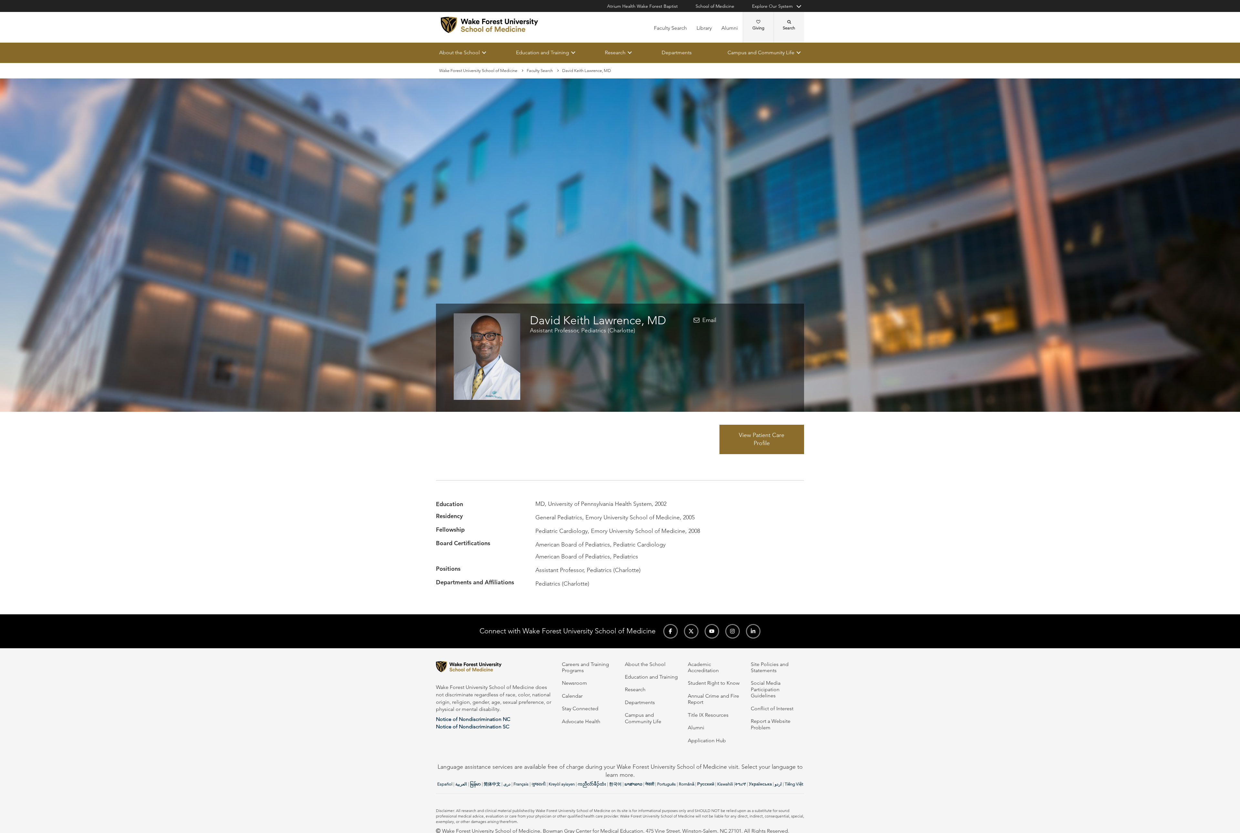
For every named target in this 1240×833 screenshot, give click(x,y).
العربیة (461, 784)
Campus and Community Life (761, 52)
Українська (760, 784)
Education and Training (542, 52)
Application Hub (707, 740)
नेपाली (649, 784)
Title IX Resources (708, 715)
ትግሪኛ (740, 784)
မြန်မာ (475, 784)
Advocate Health (581, 721)
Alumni (729, 28)
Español (444, 784)
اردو (778, 784)
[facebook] (670, 631)
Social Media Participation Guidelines (765, 689)
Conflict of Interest (772, 708)
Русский (705, 784)
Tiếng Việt (794, 784)
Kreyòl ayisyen (562, 784)
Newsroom (574, 683)
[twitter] (691, 631)
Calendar (572, 696)
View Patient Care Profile (761, 439)
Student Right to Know (713, 683)
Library (704, 28)
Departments (677, 52)
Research (615, 52)
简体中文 (492, 784)
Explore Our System (772, 6)
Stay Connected (580, 708)
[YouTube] (712, 631)
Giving (758, 28)
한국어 (615, 784)
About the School (459, 52)
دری (507, 784)
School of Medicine (715, 6)
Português (666, 784)
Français (521, 784)
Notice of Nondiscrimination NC (473, 719)
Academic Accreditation (703, 667)
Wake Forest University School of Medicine (478, 70)
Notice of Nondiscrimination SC (472, 727)
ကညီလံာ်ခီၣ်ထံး (592, 784)
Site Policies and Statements (770, 667)
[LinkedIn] (753, 631)
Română (686, 784)
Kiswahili (725, 784)
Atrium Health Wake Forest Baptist (642, 6)
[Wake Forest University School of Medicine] (489, 25)
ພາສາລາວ (633, 784)
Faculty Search (670, 28)
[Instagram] (732, 631)
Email (709, 320)
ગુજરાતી (539, 784)
